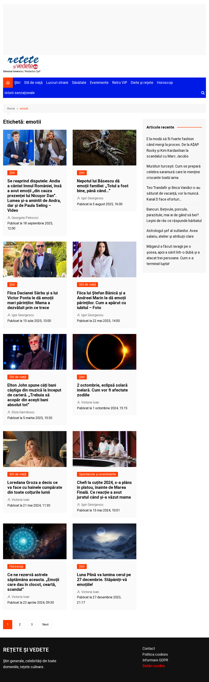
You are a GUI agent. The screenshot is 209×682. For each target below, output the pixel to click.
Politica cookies (155, 654)
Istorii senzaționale (19, 93)
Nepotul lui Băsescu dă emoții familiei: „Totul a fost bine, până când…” (102, 186)
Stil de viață (33, 83)
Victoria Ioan (90, 402)
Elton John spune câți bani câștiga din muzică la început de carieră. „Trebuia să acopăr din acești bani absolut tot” (34, 395)
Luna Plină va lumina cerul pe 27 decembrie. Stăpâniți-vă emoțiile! (104, 579)
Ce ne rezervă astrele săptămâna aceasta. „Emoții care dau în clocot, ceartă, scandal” (33, 582)
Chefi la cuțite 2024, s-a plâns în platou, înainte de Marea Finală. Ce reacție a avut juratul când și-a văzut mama (104, 490)
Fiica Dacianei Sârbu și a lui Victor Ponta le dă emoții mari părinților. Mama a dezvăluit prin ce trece (32, 300)
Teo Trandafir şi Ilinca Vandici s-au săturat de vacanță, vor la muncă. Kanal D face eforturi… (173, 193)
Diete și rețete (142, 83)
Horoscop (165, 83)
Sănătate (79, 83)
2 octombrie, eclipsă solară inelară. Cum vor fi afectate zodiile (102, 390)
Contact (148, 649)
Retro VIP (119, 83)
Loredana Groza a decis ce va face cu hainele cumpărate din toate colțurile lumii (34, 487)
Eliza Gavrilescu (23, 412)
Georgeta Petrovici (25, 218)
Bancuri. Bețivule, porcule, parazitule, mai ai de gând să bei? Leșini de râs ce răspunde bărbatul (174, 215)
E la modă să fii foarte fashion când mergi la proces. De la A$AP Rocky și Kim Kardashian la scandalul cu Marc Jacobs (173, 147)
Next (45, 624)
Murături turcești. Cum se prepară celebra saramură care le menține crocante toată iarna (174, 172)
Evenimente (99, 83)
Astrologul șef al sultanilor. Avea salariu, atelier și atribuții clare (172, 233)
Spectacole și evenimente (97, 474)
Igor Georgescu (92, 198)
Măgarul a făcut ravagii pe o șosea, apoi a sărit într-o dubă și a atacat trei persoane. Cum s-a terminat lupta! (173, 255)
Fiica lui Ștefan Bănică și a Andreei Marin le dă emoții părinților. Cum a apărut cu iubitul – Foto (101, 300)
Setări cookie (153, 666)
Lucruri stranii (57, 83)
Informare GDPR (155, 660)
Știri (17, 83)
